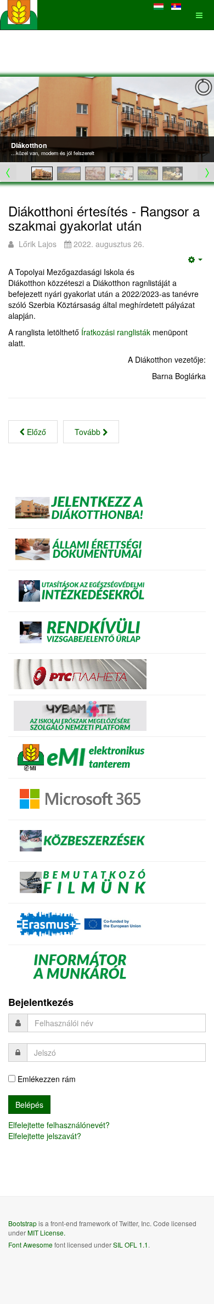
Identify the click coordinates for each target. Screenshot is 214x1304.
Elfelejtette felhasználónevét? (59, 1124)
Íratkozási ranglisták (115, 332)
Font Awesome (30, 1244)
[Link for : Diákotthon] (107, 119)
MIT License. (46, 1232)
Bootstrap (22, 1223)
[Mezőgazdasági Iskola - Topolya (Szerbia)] (18, 15)
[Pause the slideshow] (181, 119)
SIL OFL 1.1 (130, 1244)
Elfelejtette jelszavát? (44, 1135)
